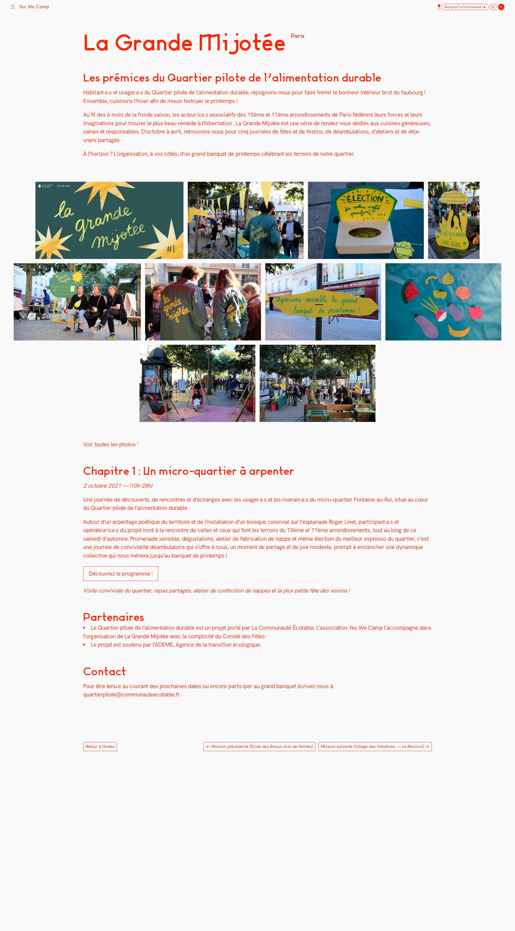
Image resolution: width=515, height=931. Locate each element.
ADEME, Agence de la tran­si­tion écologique (207, 644)
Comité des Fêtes (244, 636)
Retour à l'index (100, 746)
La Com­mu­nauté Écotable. (283, 627)
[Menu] (13, 6)
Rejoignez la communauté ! (463, 7)
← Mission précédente (259, 746)
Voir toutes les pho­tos (109, 444)
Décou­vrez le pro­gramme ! (121, 573)
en (493, 7)
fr (501, 7)
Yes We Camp (366, 627)
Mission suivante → (375, 746)
